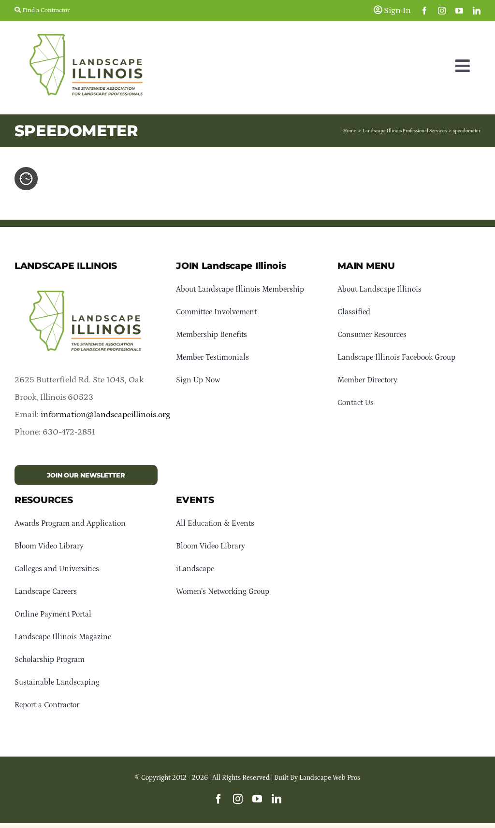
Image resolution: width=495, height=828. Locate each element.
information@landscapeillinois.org (105, 415)
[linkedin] (476, 10)
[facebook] (424, 10)
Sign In (396, 10)
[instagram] (442, 10)
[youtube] (459, 10)
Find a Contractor (45, 10)
